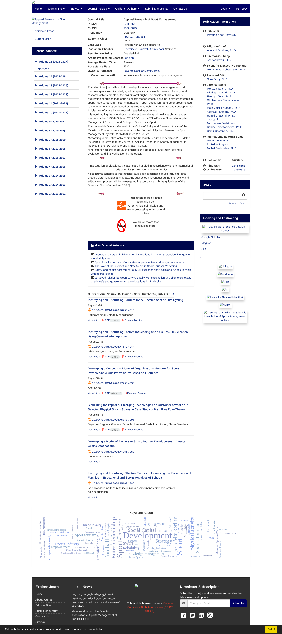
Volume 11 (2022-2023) (53, 103)
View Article (94, 320)
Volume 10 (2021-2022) (53, 112)
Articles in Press (44, 30)
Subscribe (238, 603)
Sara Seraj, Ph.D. (217, 79)
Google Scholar (210, 237)
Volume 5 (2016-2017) (53, 157)
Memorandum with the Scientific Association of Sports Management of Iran (94, 615)
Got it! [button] (271, 629)
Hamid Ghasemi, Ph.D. (221, 115)
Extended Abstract (134, 320)
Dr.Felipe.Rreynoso (218, 144)
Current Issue (43, 38)
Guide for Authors (126, 8)
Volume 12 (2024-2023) (53, 94)
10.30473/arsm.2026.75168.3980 (113, 483)
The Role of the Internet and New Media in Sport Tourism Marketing (136, 266)
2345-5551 (130, 23)
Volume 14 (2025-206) (53, 76)
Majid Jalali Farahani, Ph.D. (223, 107)
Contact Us (180, 8)
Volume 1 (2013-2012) (53, 193)
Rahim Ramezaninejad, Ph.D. (225, 127)
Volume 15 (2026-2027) (53, 61)
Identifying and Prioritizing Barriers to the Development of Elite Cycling (135, 300)
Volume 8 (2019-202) (52, 130)
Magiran (206, 243)
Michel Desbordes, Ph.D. (222, 148)
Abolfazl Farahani (134, 36)
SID (203, 248)
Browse (75, 8)
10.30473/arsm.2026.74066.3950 (113, 451)
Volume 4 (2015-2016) (53, 166)
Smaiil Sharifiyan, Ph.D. (221, 130)
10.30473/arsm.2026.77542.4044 (113, 346)
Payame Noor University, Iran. (142, 70)
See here (129, 57)
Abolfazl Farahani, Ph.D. (222, 50)
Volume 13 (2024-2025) (53, 85)
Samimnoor (157, 48)
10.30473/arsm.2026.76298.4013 (113, 310)
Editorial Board (44, 605)
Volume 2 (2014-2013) (53, 184)
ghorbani (212, 119)
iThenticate (130, 48)
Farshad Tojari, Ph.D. (220, 96)
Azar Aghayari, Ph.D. (219, 59)
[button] (104, 630)
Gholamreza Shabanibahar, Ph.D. (223, 102)
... (202, 254)
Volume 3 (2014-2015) (53, 175)
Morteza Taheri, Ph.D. (220, 88)
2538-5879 (130, 28)
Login (224, 8)
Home (38, 8)
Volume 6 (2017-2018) (53, 148)
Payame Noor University (221, 34)
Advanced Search (238, 203)
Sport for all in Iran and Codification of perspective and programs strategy (139, 262)
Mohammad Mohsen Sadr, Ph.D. (227, 69)
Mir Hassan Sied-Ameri (221, 123)
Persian (241, 8)
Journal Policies (98, 8)
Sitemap (40, 621)
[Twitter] (193, 615)
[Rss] (210, 615)
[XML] (172, 294)
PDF (111, 320)
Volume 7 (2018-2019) (53, 139)
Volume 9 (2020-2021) (53, 121)
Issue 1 (44, 68)
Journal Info (55, 8)
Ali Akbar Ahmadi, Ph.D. (221, 92)
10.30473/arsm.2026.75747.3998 (113, 419)
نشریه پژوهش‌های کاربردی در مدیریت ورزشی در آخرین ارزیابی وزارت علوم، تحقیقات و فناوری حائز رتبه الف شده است (96, 598)
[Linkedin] (184, 615)
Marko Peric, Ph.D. (218, 140)
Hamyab (144, 48)
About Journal (43, 599)
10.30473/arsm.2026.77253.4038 (113, 383)
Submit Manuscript (156, 8)
